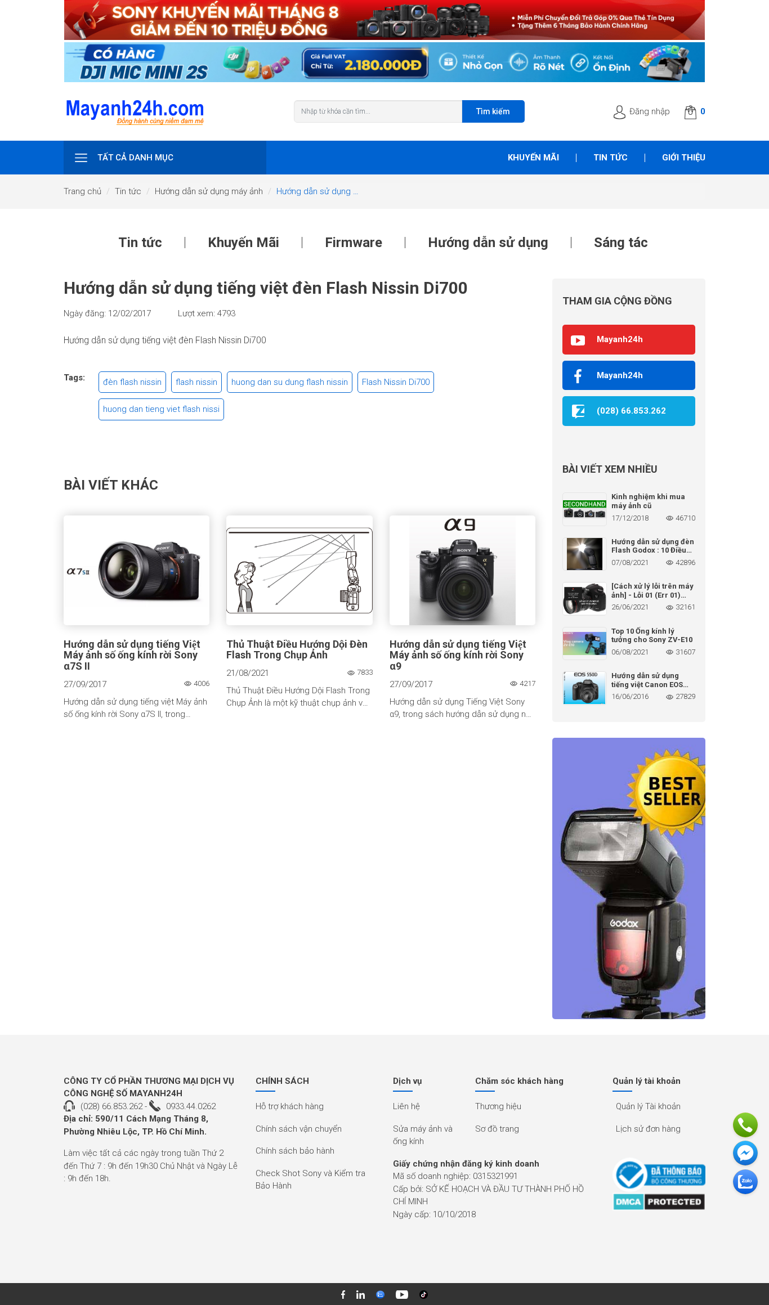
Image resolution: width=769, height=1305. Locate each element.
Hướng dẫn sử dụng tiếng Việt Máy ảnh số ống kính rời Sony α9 (458, 655)
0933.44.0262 (191, 1106)
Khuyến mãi (533, 158)
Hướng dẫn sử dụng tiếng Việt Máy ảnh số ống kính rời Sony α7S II (132, 655)
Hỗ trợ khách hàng (290, 1106)
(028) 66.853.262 (111, 1106)
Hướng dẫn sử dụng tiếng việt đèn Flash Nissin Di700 (165, 340)
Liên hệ (406, 1106)
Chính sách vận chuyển (299, 1129)
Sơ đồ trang (497, 1129)
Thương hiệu (498, 1106)
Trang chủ (82, 191)
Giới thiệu (683, 158)
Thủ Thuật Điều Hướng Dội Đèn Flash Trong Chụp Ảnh (297, 650)
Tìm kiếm (493, 111)
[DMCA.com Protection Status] (658, 1201)
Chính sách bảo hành (295, 1151)
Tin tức (610, 158)
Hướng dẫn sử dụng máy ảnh (209, 191)
